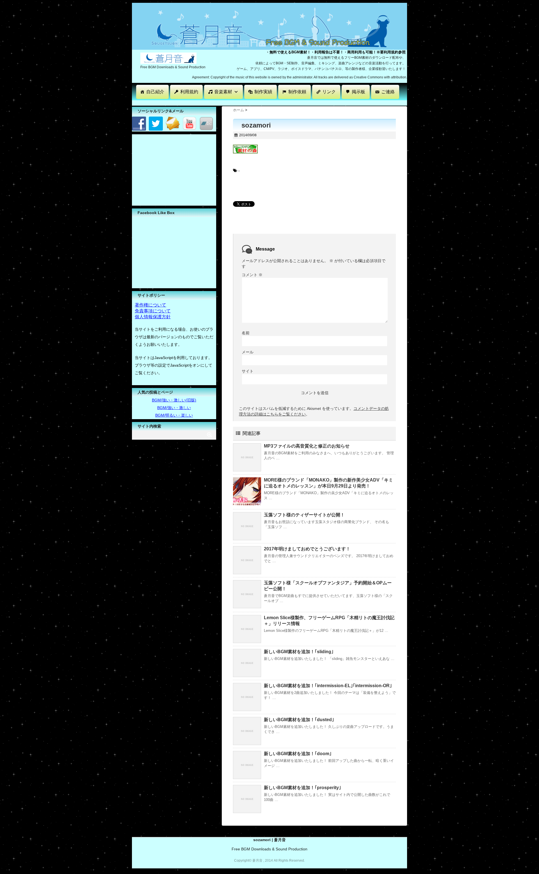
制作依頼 (297, 91)
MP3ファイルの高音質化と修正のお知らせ (307, 446)
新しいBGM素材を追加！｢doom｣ (298, 753)
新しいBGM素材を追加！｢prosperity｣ (302, 787)
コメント (252, 275)
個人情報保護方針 (153, 316)
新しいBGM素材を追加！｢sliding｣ (299, 651)
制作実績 (263, 91)
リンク (329, 91)
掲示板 (358, 91)
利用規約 (189, 91)
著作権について (150, 305)
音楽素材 (223, 91)
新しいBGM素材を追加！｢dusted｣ (299, 719)
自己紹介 (155, 91)
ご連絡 (388, 91)
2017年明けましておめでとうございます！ (307, 548)
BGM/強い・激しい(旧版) (174, 400)
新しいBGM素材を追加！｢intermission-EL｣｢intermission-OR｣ (328, 685)
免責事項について (153, 310)
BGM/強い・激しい (174, 407)
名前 (246, 333)
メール (247, 352)
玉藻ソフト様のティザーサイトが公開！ (304, 514)
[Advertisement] (234, 102)
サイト (247, 371)
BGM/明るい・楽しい (174, 415)
